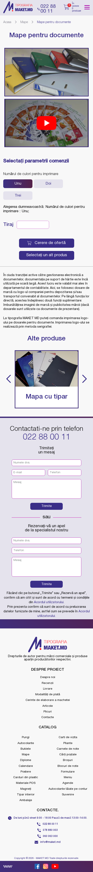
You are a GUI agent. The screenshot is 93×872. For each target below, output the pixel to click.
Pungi (25, 737)
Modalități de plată (47, 694)
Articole (47, 706)
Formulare (68, 771)
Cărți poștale (68, 754)
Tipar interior (26, 794)
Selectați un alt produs (46, 255)
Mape (24, 22)
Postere (26, 771)
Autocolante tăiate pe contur (67, 789)
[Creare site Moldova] (7, 866)
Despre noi (47, 677)
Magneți (25, 789)
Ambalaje (25, 800)
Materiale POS (25, 783)
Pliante (67, 743)
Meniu (68, 777)
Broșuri (68, 760)
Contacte (47, 717)
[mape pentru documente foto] (46, 72)
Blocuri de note (68, 766)
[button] (8, 379)
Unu (17, 183)
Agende (68, 783)
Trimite (46, 506)
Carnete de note (68, 748)
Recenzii (47, 683)
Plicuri (47, 711)
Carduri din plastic (25, 777)
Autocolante (26, 743)
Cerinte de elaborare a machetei (48, 700)
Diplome (25, 760)
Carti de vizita (68, 737)
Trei (18, 195)
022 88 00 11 (46, 437)
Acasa (7, 22)
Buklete (26, 748)
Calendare (26, 766)
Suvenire (68, 794)
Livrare (47, 688)
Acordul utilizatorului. (49, 602)
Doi (48, 183)
